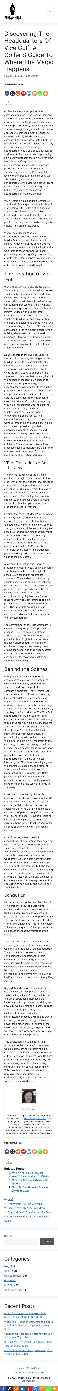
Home (21, 1368)
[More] (45, 91)
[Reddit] (17, 91)
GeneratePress (29, 1381)
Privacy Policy (33, 1368)
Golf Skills (9, 1285)
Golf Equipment (13, 1275)
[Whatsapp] (39, 91)
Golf (10, 1199)
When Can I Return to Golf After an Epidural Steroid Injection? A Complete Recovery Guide (28, 1325)
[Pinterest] (23, 91)
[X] (12, 91)
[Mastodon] (28, 91)
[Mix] (34, 91)
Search (8, 1236)
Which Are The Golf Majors (27, 1172)
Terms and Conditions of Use (29, 1372)
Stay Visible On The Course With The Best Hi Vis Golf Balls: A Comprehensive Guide (27, 1216)
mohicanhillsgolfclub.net (35, 1118)
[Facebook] (7, 91)
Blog (6, 1266)
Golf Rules (10, 1280)
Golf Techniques (13, 1290)
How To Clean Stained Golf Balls (30, 1176)
